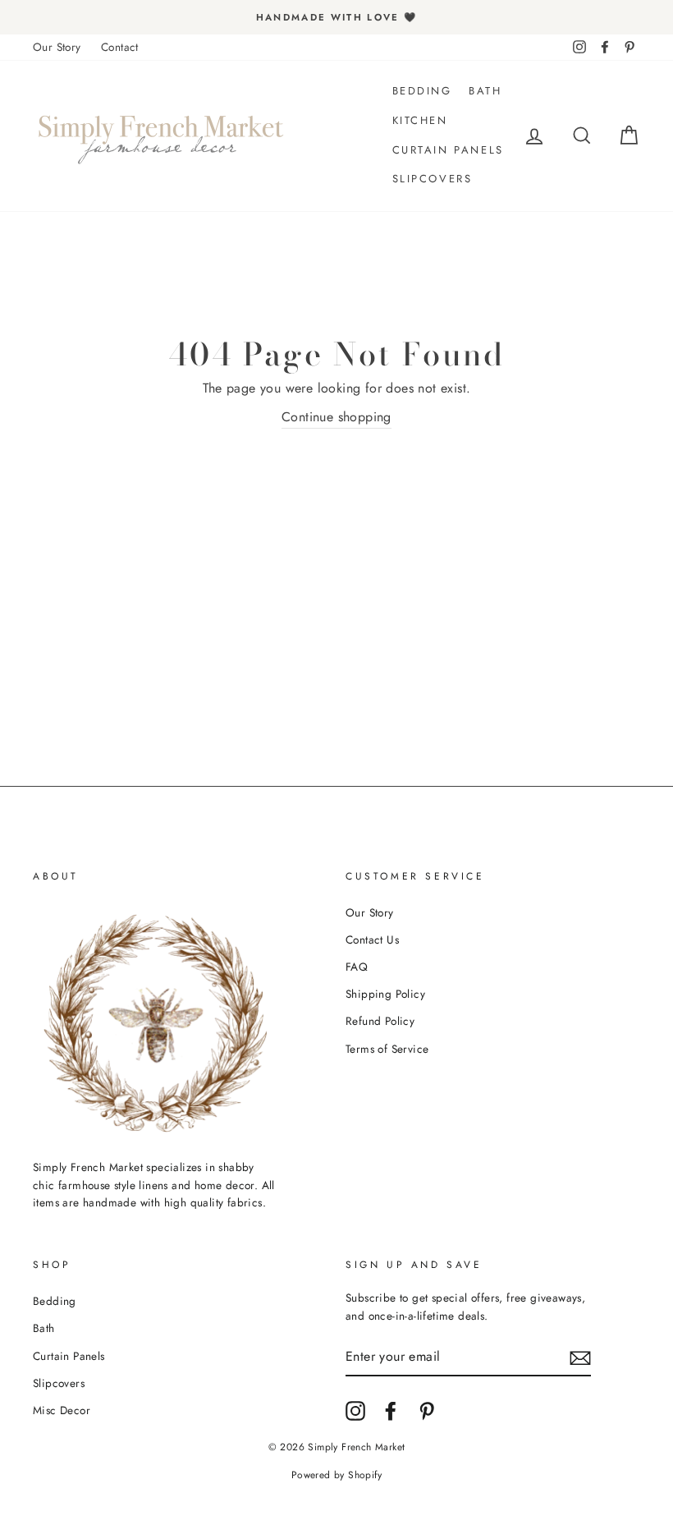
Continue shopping (336, 416)
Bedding (422, 91)
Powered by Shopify (336, 1475)
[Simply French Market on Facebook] (391, 1411)
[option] (336, 17)
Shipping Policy (385, 993)
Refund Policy (380, 1021)
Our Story (57, 47)
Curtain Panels (448, 150)
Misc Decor (61, 1410)
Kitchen (420, 120)
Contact (120, 47)
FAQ (357, 966)
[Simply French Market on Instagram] (355, 1411)
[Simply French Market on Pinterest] (427, 1411)
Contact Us (372, 939)
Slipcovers (432, 178)
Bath (485, 91)
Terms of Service (387, 1049)
